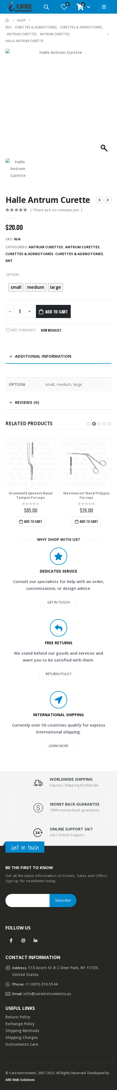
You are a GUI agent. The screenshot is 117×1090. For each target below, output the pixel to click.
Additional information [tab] (43, 356)
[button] (88, 424)
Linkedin (35, 940)
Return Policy (17, 1017)
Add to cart (56, 311)
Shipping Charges (21, 1037)
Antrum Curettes (46, 246)
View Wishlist (51, 330)
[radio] (16, 287)
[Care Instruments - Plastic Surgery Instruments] (19, 6)
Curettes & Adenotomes (29, 253)
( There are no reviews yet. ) (56, 209)
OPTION (12, 274)
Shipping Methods (22, 1030)
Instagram (23, 940)
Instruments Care (21, 1044)
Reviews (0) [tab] (27, 402)
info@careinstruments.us (47, 993)
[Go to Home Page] (7, 20)
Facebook (11, 940)
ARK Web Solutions (20, 1079)
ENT (9, 260)
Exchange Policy (20, 1023)
